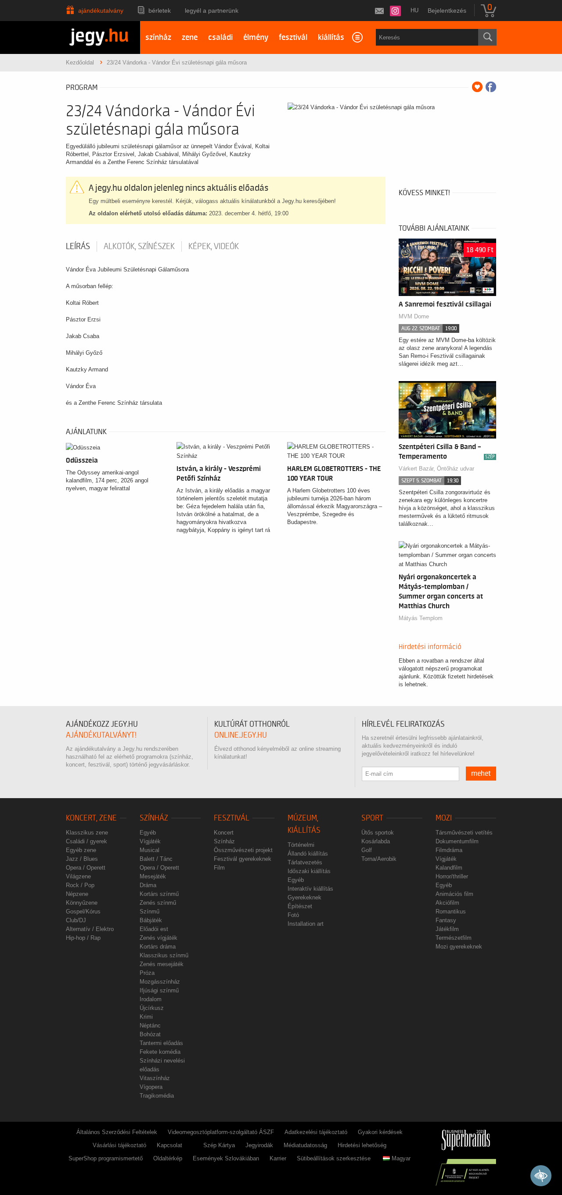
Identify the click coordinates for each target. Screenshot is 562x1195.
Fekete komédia (160, 1052)
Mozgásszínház (160, 981)
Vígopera (151, 1087)
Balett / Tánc (156, 859)
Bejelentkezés (447, 10)
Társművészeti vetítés (464, 832)
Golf (366, 850)
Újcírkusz (152, 1008)
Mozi (444, 818)
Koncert (224, 832)
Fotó (293, 915)
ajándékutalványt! (101, 735)
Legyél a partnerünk (211, 10)
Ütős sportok (377, 832)
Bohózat (150, 1034)
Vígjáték (150, 841)
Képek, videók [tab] (213, 246)
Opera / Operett (85, 867)
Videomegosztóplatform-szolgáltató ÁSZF (221, 1132)
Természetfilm (454, 938)
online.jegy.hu (240, 735)
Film (219, 867)
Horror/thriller (452, 876)
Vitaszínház (155, 1078)
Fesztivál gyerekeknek (242, 859)
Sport (372, 818)
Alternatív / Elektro (90, 929)
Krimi (146, 1016)
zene (190, 37)
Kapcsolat (169, 1145)
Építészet (300, 906)
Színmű (149, 911)
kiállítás (331, 37)
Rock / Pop (80, 885)
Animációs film (454, 894)
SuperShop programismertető (105, 1158)
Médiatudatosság (305, 1145)
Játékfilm (447, 929)
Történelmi (301, 845)
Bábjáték (151, 920)
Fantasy (446, 920)
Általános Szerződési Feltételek (116, 1132)
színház (158, 37)
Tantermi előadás (161, 1043)
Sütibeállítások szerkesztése (334, 1158)
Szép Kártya (219, 1145)
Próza (147, 973)
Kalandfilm (449, 867)
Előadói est (154, 929)
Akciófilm (447, 902)
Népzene (77, 894)
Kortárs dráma (158, 946)
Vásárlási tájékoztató (119, 1145)
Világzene (78, 876)
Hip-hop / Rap (83, 938)
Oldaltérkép (167, 1158)
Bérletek (159, 10)
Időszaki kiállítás (309, 871)
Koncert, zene (91, 818)
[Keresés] (487, 37)
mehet (481, 774)
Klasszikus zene (87, 832)
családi (220, 37)
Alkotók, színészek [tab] (139, 246)
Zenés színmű (158, 902)
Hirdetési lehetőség (362, 1145)
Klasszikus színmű (164, 955)
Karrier (278, 1158)
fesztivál (293, 37)
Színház (154, 818)
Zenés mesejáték (162, 964)
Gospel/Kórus (83, 911)
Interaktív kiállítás (310, 888)
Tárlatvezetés (305, 862)
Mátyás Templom (421, 618)
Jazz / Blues (82, 859)
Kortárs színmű (159, 894)
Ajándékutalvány (100, 10)
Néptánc (150, 1025)
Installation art (306, 923)
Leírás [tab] (78, 246)
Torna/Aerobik (378, 859)
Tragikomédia (157, 1095)
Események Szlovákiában (226, 1158)
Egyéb (148, 832)
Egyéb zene (81, 850)
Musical (149, 850)
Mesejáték (153, 876)
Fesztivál (231, 818)
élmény (255, 37)
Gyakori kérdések (380, 1132)
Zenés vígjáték (158, 938)
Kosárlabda (375, 841)
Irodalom (151, 999)
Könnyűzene (81, 902)
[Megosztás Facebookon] (491, 87)
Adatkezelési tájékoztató (316, 1132)
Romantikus (451, 911)
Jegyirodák (259, 1145)
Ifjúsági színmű (159, 990)
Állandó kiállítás (308, 853)
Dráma (148, 885)
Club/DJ (76, 920)
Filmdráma (449, 850)
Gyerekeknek (304, 897)
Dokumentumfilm (457, 841)
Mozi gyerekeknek (459, 946)
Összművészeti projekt (243, 850)
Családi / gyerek (86, 841)
